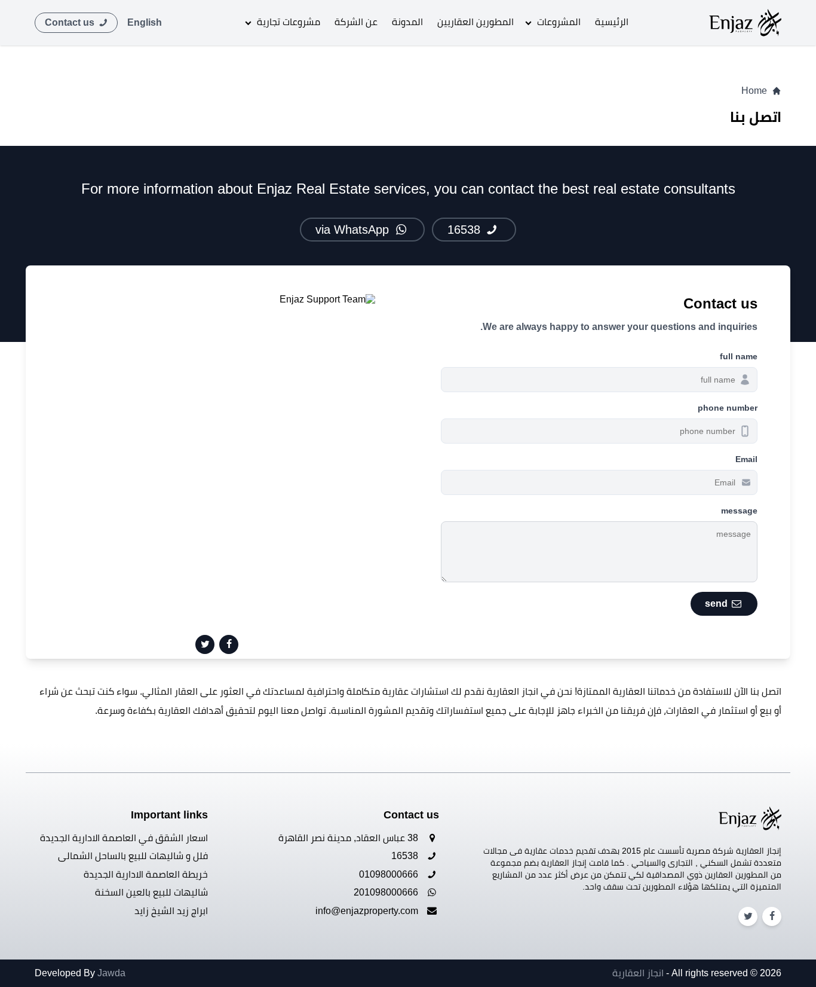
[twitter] (204, 644)
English (144, 22)
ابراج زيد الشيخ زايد (171, 911)
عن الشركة (356, 22)
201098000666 (387, 892)
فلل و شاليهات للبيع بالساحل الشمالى (133, 856)
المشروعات (559, 22)
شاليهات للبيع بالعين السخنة (151, 892)
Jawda (111, 973)
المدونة (407, 22)
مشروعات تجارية (288, 22)
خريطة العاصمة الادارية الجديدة (146, 874)
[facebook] (228, 644)
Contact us (71, 22)
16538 (465, 229)
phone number (727, 407)
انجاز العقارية (638, 973)
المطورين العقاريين (475, 22)
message (739, 510)
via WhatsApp (353, 229)
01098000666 (390, 874)
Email (746, 459)
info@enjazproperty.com (368, 911)
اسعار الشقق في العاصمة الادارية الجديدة (124, 838)
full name (738, 356)
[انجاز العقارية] (745, 22)
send (717, 603)
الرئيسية (611, 22)
